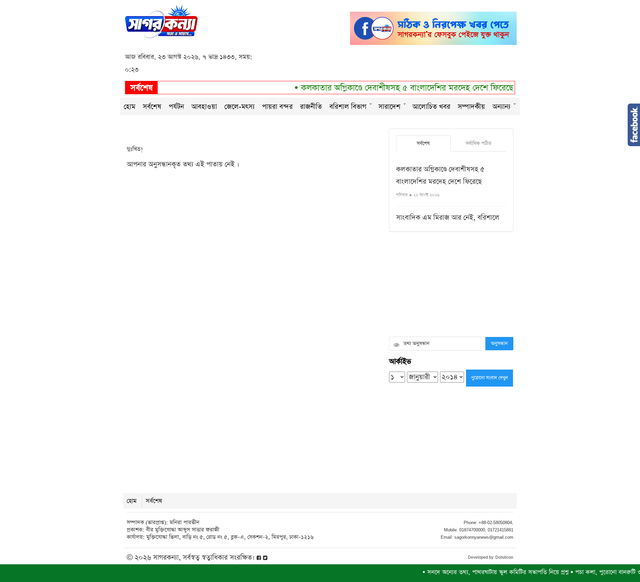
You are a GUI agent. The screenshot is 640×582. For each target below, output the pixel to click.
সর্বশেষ (152, 107)
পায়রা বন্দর (277, 107)
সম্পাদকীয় (471, 107)
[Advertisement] (451, 285)
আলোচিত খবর (431, 107)
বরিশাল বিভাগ (347, 107)
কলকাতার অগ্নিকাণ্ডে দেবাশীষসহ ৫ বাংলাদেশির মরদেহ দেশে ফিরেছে (395, 88)
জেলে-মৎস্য (239, 107)
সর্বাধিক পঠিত (478, 143)
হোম (129, 107)
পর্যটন (176, 107)
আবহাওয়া (204, 107)
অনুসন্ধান (499, 343)
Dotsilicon (504, 557)
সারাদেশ (389, 107)
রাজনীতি (311, 107)
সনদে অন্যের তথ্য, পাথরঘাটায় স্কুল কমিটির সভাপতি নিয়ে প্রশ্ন (485, 572)
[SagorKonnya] (161, 21)
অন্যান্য (501, 107)
